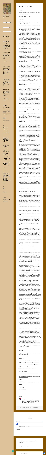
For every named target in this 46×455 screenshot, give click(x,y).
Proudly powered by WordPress (23, 453)
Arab (24, 38)
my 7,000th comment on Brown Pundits (7, 58)
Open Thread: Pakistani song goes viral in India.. (6, 82)
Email (3, 36)
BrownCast (7, 36)
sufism (4, 177)
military (5, 164)
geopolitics (7, 139)
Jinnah (4, 162)
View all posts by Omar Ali (29, 402)
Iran (4, 157)
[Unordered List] (24, 426)
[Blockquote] (25, 426)
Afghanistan (5, 127)
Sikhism (4, 174)
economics (6, 138)
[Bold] (19, 426)
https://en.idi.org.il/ (21, 358)
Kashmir (8, 162)
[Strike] (22, 426)
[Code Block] (26, 426)
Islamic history (6, 161)
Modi (8, 165)
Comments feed (5, 192)
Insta (9, 37)
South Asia (8, 174)
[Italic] (20, 426)
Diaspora (6, 137)
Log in (4, 189)
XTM (4, 183)
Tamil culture (5, 178)
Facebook (7, 37)
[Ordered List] (23, 426)
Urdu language (5, 179)
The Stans (6, 98)
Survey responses (5, 201)
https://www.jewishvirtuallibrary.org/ (23, 366)
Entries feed (4, 191)
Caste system (6, 132)
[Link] (27, 426)
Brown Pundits (6, 15)
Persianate (6, 173)
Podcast (4, 37)
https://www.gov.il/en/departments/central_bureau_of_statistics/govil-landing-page (29, 362)
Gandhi (4, 139)
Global (5, 140)
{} (28, 426)
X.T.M (3, 52)
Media (5, 163)
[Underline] (21, 426)
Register (4, 188)
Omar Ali (27, 407)
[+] (29, 426)
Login (42, 421)
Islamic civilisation (24, 408)
